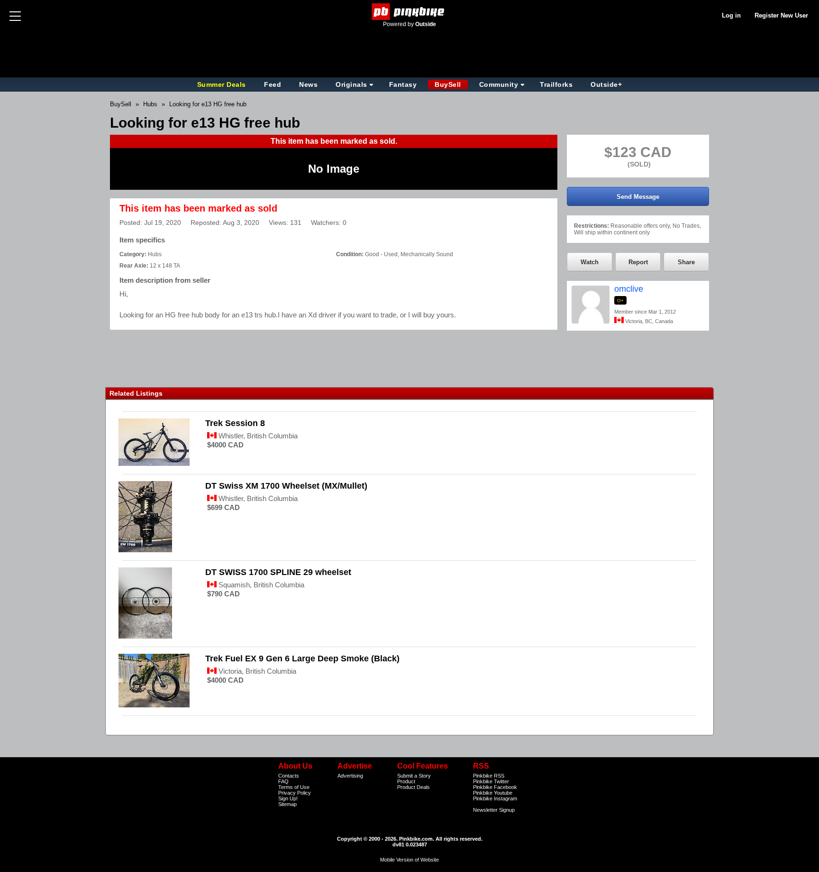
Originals (351, 84)
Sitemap (287, 804)
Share (686, 262)
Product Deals (413, 787)
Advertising (350, 776)
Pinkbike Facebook (495, 787)
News (308, 84)
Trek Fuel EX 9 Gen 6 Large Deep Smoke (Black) (302, 658)
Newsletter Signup (494, 810)
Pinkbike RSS (488, 776)
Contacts (288, 776)
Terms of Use (293, 787)
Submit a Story (414, 776)
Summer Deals (222, 84)
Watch (590, 262)
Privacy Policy (294, 793)
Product (406, 781)
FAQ (283, 781)
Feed (272, 84)
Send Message (638, 196)
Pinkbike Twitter (491, 781)
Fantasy (403, 84)
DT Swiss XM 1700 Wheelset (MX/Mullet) (286, 486)
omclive (628, 289)
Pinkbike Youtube (492, 793)
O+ (620, 300)
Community (499, 84)
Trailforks (556, 84)
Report (638, 262)
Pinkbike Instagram (495, 798)
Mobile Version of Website (409, 860)
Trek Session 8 (235, 423)
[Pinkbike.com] (409, 11)
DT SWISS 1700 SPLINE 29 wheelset (278, 572)
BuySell (448, 84)
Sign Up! (288, 798)
